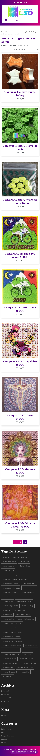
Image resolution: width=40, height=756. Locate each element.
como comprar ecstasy (11, 584)
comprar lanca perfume (11, 654)
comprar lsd (27, 654)
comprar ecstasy (31, 645)
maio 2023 (5, 694)
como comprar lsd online (11, 588)
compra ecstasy (27, 606)
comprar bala (7, 614)
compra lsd (7, 610)
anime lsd (6, 557)
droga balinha (7, 676)
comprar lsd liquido (9, 659)
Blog (2, 732)
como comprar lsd (29, 584)
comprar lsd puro (30, 663)
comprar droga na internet (12, 623)
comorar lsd (24, 597)
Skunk (3, 743)
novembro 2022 (6, 698)
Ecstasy (4, 739)
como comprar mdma (10, 592)
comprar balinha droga (26, 619)
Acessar (4, 715)
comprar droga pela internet (12, 641)
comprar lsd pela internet (11, 663)
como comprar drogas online (13, 575)
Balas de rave (6, 729)
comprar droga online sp (11, 637)
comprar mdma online (25, 667)
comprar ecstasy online (11, 650)
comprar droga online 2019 (12, 632)
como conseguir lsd (28, 592)
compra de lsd (8, 601)
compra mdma (19, 610)
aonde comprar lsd (20, 557)
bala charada (24, 561)
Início (3, 32)
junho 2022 (5, 701)
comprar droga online (10, 628)
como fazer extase (9, 597)
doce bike (25, 672)
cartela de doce (8, 570)
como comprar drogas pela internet (15, 579)
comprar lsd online (26, 659)
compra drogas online (10, 606)
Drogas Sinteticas (7, 736)
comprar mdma (8, 667)
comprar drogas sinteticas (12, 645)
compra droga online (24, 601)
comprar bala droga (23, 614)
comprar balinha (8, 619)
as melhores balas (9, 561)
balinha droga (25, 566)
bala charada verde (9, 566)
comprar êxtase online (10, 672)
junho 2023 (5, 691)
